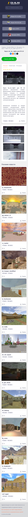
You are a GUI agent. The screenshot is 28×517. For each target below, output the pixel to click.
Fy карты (5, 120)
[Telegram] (15, 54)
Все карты (11, 120)
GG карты (10, 217)
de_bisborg (5, 410)
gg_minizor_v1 (6, 215)
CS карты (5, 245)
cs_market (5, 243)
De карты (10, 273)
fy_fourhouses (6, 299)
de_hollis (4, 327)
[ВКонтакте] (11, 54)
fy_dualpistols (6, 466)
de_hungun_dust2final (8, 271)
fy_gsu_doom (6, 382)
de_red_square (6, 354)
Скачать (23, 120)
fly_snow (4, 438)
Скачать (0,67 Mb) (9, 59)
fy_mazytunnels (6, 187)
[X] (17, 54)
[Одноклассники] (13, 54)
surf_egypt (5, 494)
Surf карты (5, 496)
